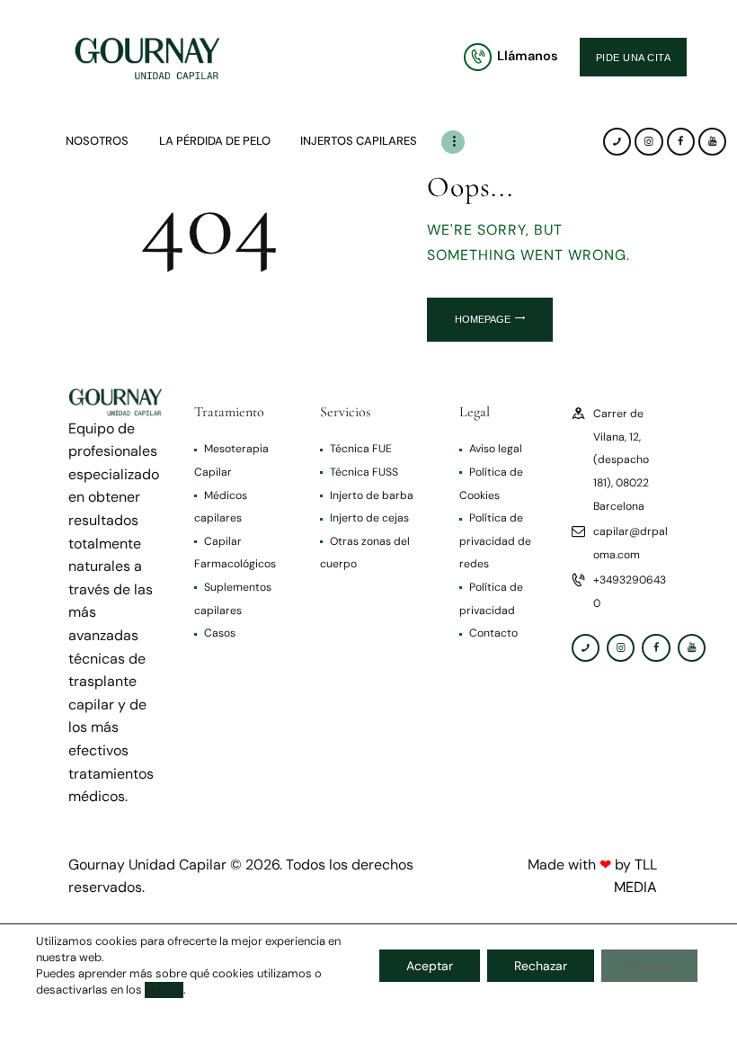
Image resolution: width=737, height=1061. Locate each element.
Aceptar (429, 966)
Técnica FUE (361, 448)
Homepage (483, 319)
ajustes (164, 989)
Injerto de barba (371, 495)
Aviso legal (495, 448)
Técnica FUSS (364, 472)
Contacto (493, 633)
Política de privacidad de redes (495, 541)
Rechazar (540, 966)
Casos (219, 633)
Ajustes (649, 966)
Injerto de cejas (369, 518)
